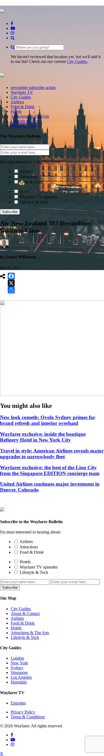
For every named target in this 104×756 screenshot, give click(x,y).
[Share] (11, 290)
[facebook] (12, 23)
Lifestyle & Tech (34, 202)
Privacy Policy (23, 712)
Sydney (17, 667)
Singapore (19, 672)
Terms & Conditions (28, 717)
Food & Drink (32, 182)
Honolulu (19, 682)
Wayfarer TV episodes (39, 197)
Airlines (26, 171)
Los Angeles (21, 677)
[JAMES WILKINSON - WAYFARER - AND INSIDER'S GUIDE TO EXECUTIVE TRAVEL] (2, 10)
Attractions (28, 176)
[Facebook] (11, 276)
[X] (11, 283)
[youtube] (13, 28)
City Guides (77, 61)
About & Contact (25, 613)
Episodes (18, 703)
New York (19, 663)
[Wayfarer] (2, 508)
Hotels (25, 191)
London (17, 658)
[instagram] (12, 33)
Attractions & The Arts (30, 632)
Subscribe (10, 212)
